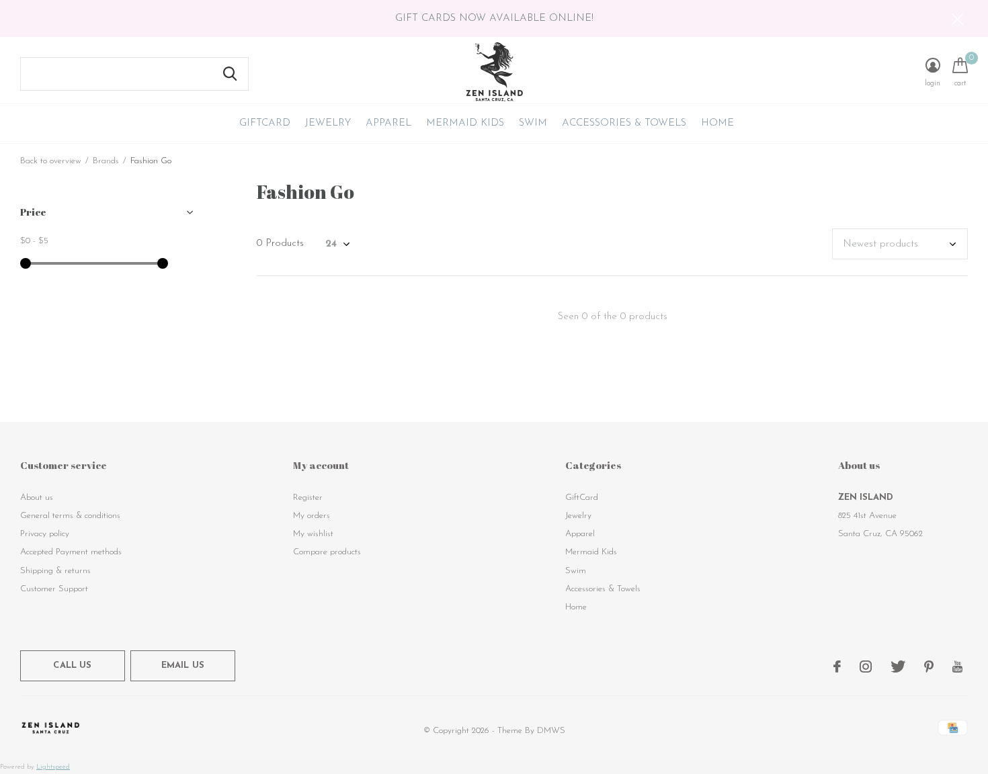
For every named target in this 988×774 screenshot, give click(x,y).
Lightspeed (53, 767)
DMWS (551, 730)
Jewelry (328, 123)
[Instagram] (866, 666)
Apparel (388, 123)
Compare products (327, 552)
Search (230, 74)
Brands (106, 161)
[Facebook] (837, 666)
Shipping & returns (55, 570)
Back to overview (50, 161)
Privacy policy (44, 533)
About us (36, 497)
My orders (311, 515)
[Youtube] (957, 666)
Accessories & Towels (624, 123)
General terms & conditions (70, 515)
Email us (182, 665)
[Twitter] (898, 666)
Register (308, 497)
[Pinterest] (929, 666)
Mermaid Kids (465, 123)
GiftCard (264, 123)
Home (717, 123)
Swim (533, 123)
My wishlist (313, 533)
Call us (72, 665)
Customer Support (54, 589)
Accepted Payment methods (71, 552)
